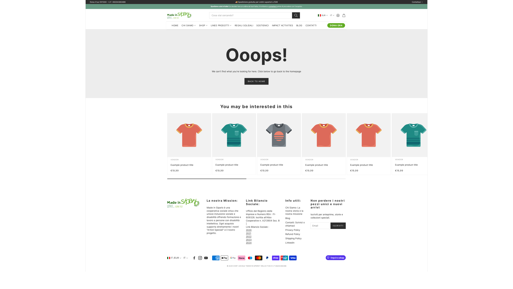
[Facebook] (194, 258)
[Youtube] (206, 258)
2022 (248, 236)
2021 (248, 233)
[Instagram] (200, 258)
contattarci (273, 6)
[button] (254, 15)
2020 (249, 230)
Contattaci (416, 2)
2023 (249, 239)
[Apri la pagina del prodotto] (189, 135)
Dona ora (336, 25)
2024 (249, 243)
